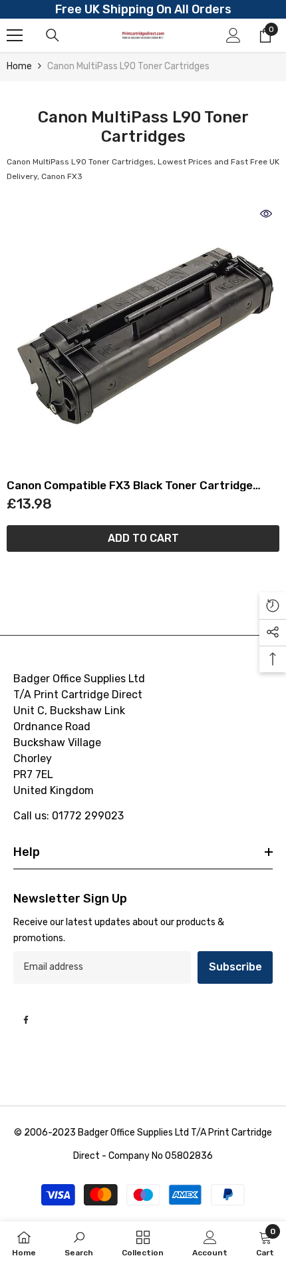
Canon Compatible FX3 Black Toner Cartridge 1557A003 (130, 485)
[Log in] (233, 35)
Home (19, 66)
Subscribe (235, 966)
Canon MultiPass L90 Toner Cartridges (128, 66)
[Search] (53, 35)
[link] (78, 1242)
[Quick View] (266, 214)
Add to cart (143, 538)
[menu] (15, 35)
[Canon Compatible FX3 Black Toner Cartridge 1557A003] (143, 336)
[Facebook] (26, 1019)
